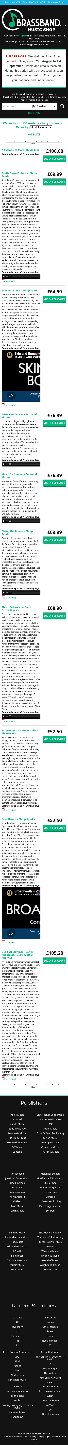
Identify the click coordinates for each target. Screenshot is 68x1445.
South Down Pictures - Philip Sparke (19, 174)
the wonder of (50, 1386)
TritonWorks (50, 1246)
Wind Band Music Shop (52, 2)
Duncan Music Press (50, 1119)
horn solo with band (50, 1391)
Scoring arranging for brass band (17, 1406)
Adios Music (17, 1114)
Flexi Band (49, 97)
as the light (17, 1395)
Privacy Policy (30, 1436)
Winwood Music (50, 1251)
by (50, 1409)
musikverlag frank (50, 1187)
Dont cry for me (50, 1400)
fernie (50, 1336)
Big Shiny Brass (17, 1137)
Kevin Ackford (17, 1196)
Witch (50, 1395)
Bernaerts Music (17, 1133)
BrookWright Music (17, 1142)
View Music (10, 281)
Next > (34, 143)
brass (50, 1331)
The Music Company (50, 1232)
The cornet (17, 1386)
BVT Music (17, 1147)
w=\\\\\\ (50, 1405)
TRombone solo (50, 1414)
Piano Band (50, 1317)
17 (17, 1331)
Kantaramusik (17, 1192)
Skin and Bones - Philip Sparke (20, 290)
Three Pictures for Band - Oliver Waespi (17, 608)
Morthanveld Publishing (50, 1178)
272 (17, 1356)
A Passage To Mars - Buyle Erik (20, 149)
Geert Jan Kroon (50, 1142)
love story (17, 1326)
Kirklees (17, 1201)
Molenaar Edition (50, 1173)
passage (17, 1317)
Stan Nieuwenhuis (17, 1260)
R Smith (17, 1251)
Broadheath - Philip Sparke (18, 819)
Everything (17, 1416)
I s (17, 1345)
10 (58, 141)
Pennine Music (17, 1232)
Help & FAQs (34, 113)
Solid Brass (17, 1255)
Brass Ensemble (22, 97)
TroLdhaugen (50, 1368)
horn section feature (17, 1391)
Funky (17, 1400)
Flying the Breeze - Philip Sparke (17, 532)
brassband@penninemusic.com (34, 44)
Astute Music (17, 1124)
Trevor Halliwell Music (50, 1241)
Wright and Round (50, 1264)
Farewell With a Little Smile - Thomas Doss (20, 732)
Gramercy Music (50, 1147)
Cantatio (17, 1151)
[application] (35, 276)
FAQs (40, 1436)
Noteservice (50, 1192)
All (17, 1322)
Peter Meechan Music (17, 1237)
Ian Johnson (17, 1173)
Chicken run (17, 1375)
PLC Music (17, 1241)
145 (17, 1340)
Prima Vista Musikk (17, 1246)
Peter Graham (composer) (17, 1352)
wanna (50, 1322)
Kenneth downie (50, 1352)
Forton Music (50, 1137)
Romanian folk (50, 1340)
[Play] (3, 276)
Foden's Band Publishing (50, 1133)
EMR (50, 1124)
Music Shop (50, 1182)
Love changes (50, 1326)
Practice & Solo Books (38, 100)
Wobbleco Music (50, 1255)
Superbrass (17, 1269)
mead (50, 1382)
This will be (50, 1373)
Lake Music (17, 1206)
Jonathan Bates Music (17, 1178)
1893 (17, 1361)
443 (17, 1370)
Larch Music (17, 1210)
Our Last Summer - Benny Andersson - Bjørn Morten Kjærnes (18, 954)
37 (50, 1345)
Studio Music (17, 1264)
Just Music (17, 1187)
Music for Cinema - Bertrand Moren (19, 475)
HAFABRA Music (50, 1151)
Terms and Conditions (12, 1436)
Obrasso (50, 1196)
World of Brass (50, 1260)
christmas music (17, 1379)
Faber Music (50, 1128)
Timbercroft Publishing (50, 1237)
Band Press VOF (17, 1128)
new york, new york (50, 1377)
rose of (17, 1365)
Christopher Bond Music (50, 1114)
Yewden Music (50, 1269)
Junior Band (37, 97)
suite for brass (17, 1412)
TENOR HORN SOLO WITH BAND (50, 1358)
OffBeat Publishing (50, 1201)
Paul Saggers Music (50, 1206)
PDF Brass (50, 1210)
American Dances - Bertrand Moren (19, 416)
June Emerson (17, 1182)
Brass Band (7, 97)
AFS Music (17, 1119)
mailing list (21, 35)
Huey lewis (17, 1336)
